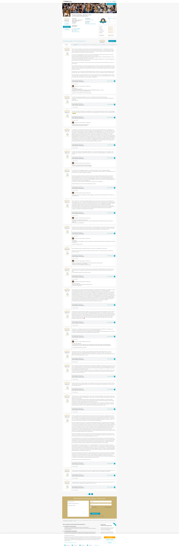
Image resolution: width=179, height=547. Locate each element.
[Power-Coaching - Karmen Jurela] (66, 13)
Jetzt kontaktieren (112, 4)
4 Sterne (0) (84, 44)
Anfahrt (74, 23)
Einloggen (114, 1)
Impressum (66, 542)
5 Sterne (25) (75, 44)
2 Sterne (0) (103, 44)
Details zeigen (96, 545)
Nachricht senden (95, 513)
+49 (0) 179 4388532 (76, 28)
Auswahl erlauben (109, 539)
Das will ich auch (108, 1)
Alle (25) (66, 44)
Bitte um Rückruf (94, 507)
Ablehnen (109, 542)
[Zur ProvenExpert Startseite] (67, 2)
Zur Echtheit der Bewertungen (67, 24)
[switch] (72, 545)
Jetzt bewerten (66, 26)
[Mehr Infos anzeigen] (103, 20)
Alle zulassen (109, 537)
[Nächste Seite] (92, 494)
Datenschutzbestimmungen (72, 542)
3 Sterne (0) (94, 44)
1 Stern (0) (112, 44)
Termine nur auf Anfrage (89, 19)
